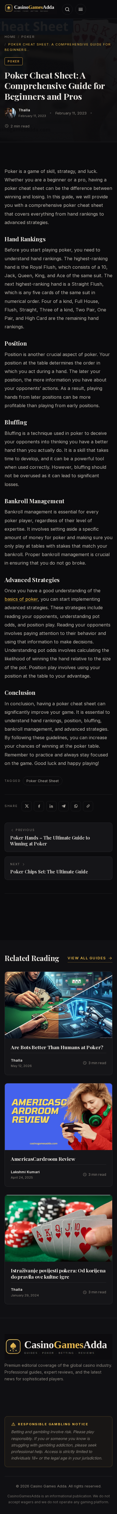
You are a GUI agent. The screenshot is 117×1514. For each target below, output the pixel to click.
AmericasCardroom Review (43, 1158)
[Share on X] (27, 806)
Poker (28, 37)
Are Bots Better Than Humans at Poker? (57, 1047)
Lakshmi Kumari (25, 1172)
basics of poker (21, 599)
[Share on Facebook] (39, 806)
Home (10, 37)
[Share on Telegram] (63, 806)
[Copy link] (88, 806)
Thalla (24, 110)
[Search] (67, 9)
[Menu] (80, 9)
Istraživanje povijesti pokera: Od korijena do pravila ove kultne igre (58, 1273)
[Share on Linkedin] (51, 806)
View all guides (87, 958)
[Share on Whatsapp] (76, 806)
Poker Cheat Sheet (42, 781)
